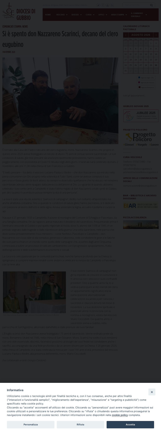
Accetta (130, 424)
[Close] (151, 391)
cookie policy (120, 415)
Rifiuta (80, 424)
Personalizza (31, 424)
